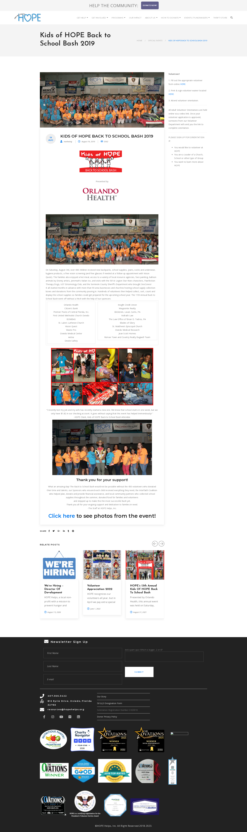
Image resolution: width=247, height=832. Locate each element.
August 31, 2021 (140, 612)
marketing (68, 141)
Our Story (101, 696)
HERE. (183, 84)
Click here (61, 516)
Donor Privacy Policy (107, 716)
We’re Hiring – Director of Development (53, 589)
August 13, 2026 (54, 612)
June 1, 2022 (95, 608)
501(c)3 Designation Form (109, 703)
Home (139, 40)
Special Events (155, 40)
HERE (171, 94)
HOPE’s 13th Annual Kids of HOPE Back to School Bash (144, 589)
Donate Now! (150, 5)
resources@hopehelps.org (66, 709)
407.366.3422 (57, 695)
